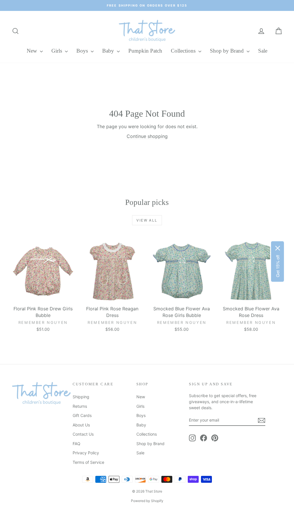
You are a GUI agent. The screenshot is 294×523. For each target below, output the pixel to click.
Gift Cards (82, 415)
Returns (80, 406)
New (32, 51)
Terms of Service (88, 462)
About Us (81, 424)
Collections (184, 51)
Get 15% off (277, 266)
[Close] (277, 248)
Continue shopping (147, 136)
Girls (57, 51)
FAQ (76, 443)
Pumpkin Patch (145, 51)
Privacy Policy (86, 452)
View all (146, 220)
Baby (108, 51)
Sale (262, 51)
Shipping (81, 396)
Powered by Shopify (147, 501)
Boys (82, 51)
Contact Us (83, 434)
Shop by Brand (227, 51)
